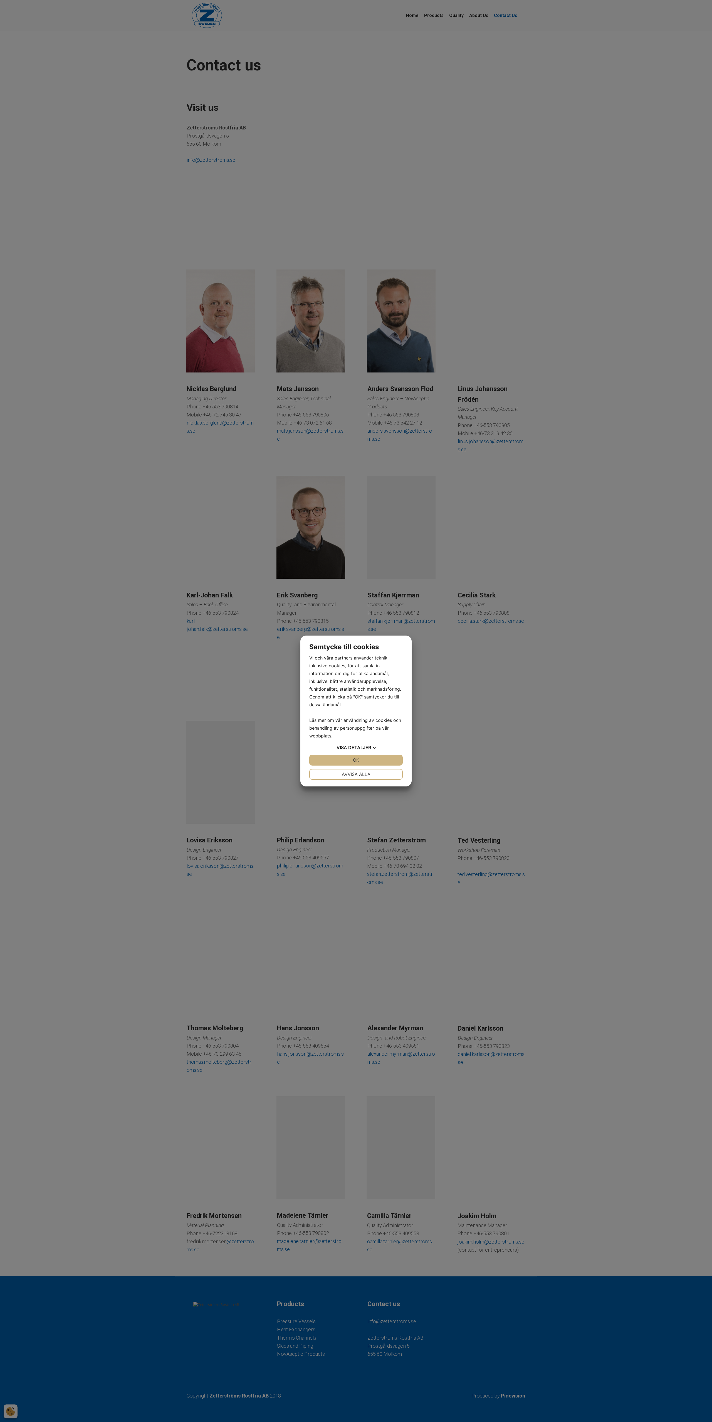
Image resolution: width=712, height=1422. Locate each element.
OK (356, 760)
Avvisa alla (356, 774)
